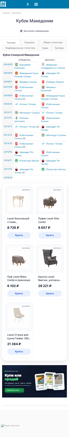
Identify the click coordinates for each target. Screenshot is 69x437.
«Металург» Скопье (29, 112)
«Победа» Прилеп (55, 82)
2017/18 (8, 169)
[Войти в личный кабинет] (28, 4)
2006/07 (8, 81)
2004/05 (8, 64)
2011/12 (8, 117)
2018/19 (8, 177)
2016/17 (8, 160)
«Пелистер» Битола (29, 160)
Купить (19, 235)
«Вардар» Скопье (28, 82)
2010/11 (8, 112)
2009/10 (8, 104)
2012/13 (8, 126)
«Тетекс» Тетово (27, 104)
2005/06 (8, 73)
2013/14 (8, 135)
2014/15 (8, 143)
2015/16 (8, 152)
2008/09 (8, 95)
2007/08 (8, 87)
